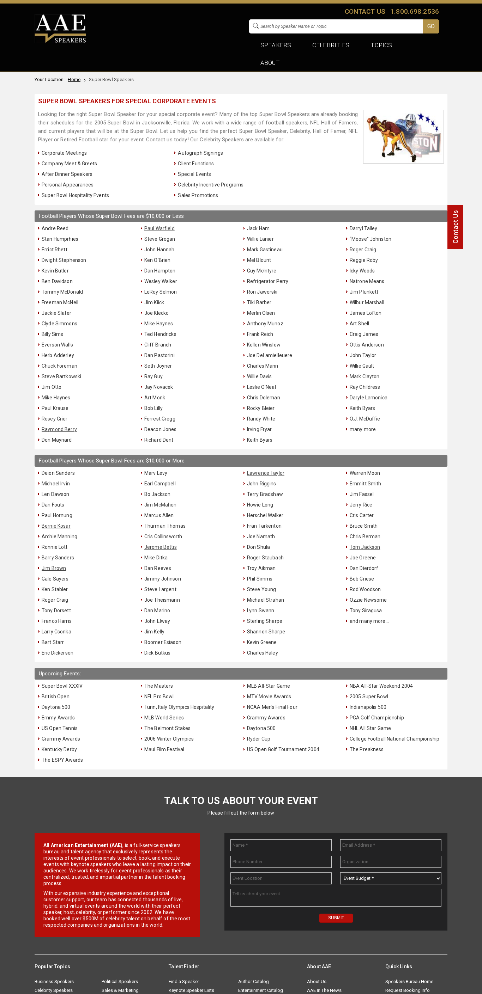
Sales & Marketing (120, 990)
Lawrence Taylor (265, 473)
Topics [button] (381, 45)
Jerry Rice (361, 505)
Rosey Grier (55, 419)
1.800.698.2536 (414, 11)
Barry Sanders (58, 557)
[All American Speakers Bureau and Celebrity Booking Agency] (60, 41)
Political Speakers (120, 981)
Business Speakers (54, 981)
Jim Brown (54, 568)
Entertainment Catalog (260, 990)
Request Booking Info (407, 990)
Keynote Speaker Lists (191, 990)
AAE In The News (324, 990)
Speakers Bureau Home (409, 981)
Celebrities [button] (331, 45)
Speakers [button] (275, 45)
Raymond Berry (59, 429)
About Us (316, 981)
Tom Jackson (365, 547)
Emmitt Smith (365, 483)
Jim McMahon (160, 505)
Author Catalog (253, 981)
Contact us (364, 11)
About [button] (270, 62)
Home (74, 79)
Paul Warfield (159, 228)
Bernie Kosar (56, 526)
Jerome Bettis (160, 547)
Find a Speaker (184, 981)
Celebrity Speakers (54, 990)
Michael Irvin (56, 483)
